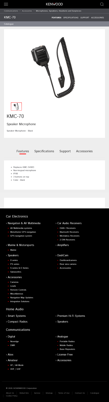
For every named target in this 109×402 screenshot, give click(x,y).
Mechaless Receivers (69, 235)
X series (14, 260)
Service (37, 393)
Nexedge (14, 341)
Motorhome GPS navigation (23, 232)
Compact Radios (17, 322)
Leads (13, 286)
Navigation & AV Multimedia (24, 223)
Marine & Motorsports (21, 245)
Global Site (24, 393)
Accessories (27, 11)
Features (56, 17)
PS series (14, 264)
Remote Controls (18, 289)
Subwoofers (15, 271)
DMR (12, 345)
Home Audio (15, 309)
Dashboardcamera (68, 260)
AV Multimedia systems (21, 228)
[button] (6, 4)
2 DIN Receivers (67, 239)
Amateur (13, 360)
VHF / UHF (15, 369)
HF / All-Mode (17, 365)
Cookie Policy (11, 396)
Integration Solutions (19, 301)
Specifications (70, 17)
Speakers (13, 255)
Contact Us (80, 393)
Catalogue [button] (9, 24)
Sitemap (49, 393)
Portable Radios (67, 341)
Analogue (62, 337)
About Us (10, 393)
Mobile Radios (66, 345)
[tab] (22, 153)
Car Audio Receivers (69, 223)
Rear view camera (68, 264)
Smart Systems (17, 316)
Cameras (14, 282)
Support (84, 17)
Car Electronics (17, 216)
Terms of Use (64, 393)
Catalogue (94, 393)
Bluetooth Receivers (69, 232)
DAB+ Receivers (68, 228)
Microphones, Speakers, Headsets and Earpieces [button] (58, 11)
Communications (11, 11)
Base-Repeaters (67, 349)
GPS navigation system (21, 235)
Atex (10, 355)
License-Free (65, 355)
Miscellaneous (16, 293)
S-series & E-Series (19, 268)
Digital (11, 337)
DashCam (62, 255)
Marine (13, 250)
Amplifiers (63, 245)
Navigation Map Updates (21, 297)
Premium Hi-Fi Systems (71, 316)
